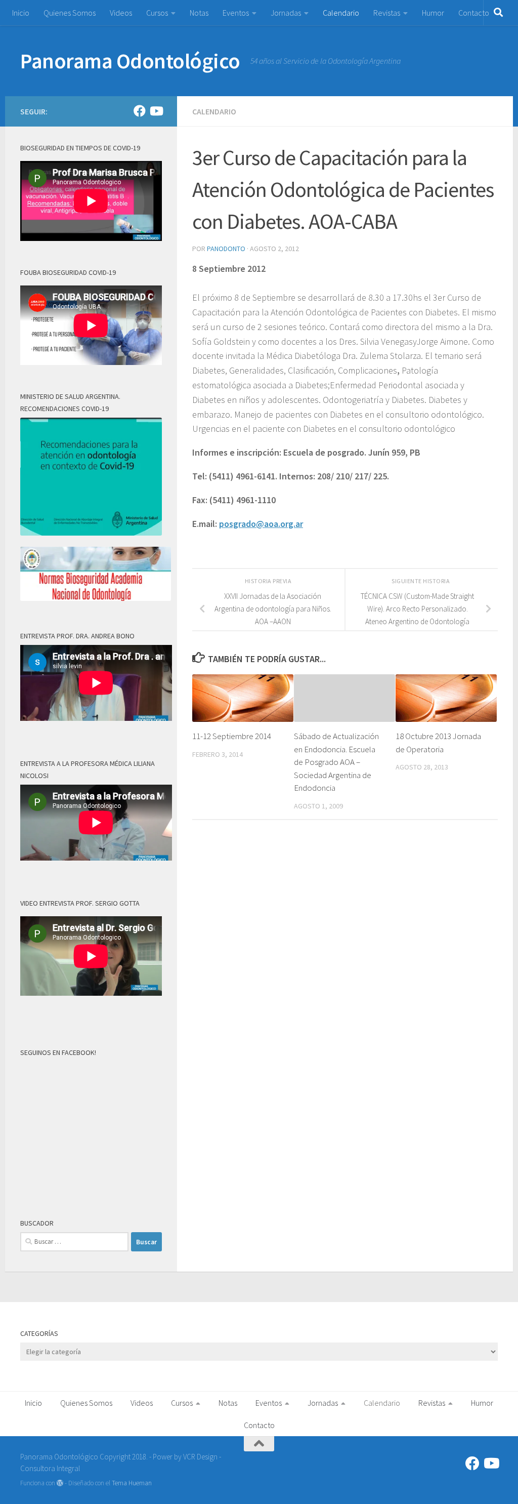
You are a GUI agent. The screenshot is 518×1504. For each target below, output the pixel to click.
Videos (121, 13)
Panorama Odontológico (130, 61)
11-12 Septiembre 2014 (231, 736)
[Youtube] (156, 111)
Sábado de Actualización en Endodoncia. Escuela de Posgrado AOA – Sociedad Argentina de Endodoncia (336, 761)
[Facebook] (140, 111)
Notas (199, 13)
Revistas (386, 13)
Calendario (341, 13)
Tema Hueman (132, 1483)
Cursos (157, 13)
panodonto (226, 248)
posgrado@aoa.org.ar (261, 524)
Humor (433, 13)
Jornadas (286, 13)
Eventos (236, 13)
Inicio (20, 13)
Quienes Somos (70, 13)
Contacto (473, 13)
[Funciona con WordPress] (60, 1483)
